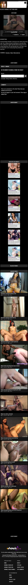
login (25, 92)
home (5, 563)
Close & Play (14, 32)
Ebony (11, 53)
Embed (23, 34)
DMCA (10, 575)
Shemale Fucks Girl (8, 567)
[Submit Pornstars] (25, 76)
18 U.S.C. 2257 (12, 579)
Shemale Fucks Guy (8, 565)
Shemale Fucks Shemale (9, 569)
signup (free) (3, 94)
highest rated (20, 567)
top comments (20, 569)
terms (10, 577)
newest (18, 563)
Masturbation (17, 53)
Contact (11, 581)
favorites (16, 34)
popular (19, 565)
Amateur (8, 53)
